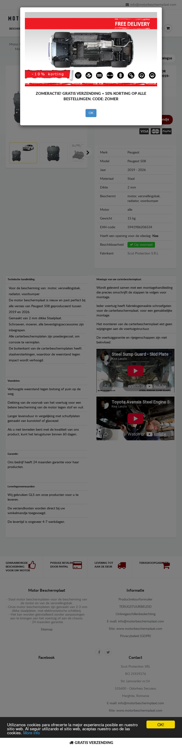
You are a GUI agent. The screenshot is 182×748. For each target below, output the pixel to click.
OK (91, 113)
